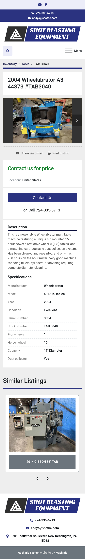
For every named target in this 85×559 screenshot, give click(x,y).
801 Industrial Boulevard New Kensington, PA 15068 (44, 538)
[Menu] (69, 51)
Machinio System (28, 552)
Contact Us (42, 197)
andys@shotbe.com (44, 18)
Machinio (61, 552)
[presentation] (37, 478)
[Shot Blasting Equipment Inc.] (42, 505)
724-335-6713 (45, 13)
